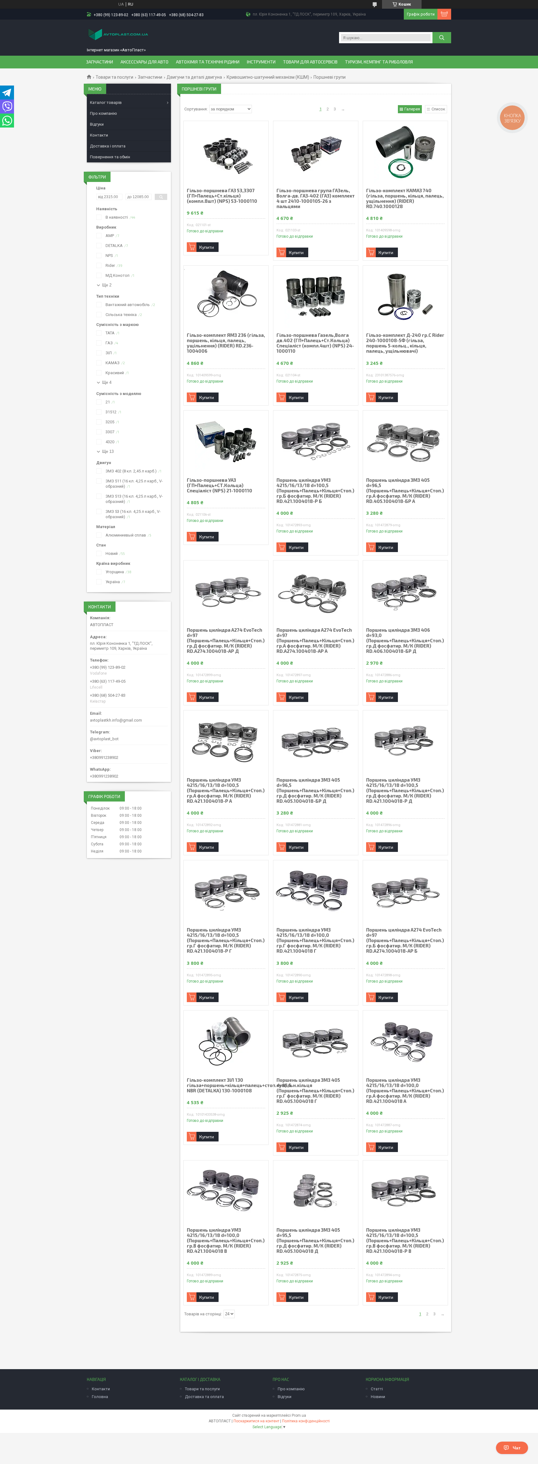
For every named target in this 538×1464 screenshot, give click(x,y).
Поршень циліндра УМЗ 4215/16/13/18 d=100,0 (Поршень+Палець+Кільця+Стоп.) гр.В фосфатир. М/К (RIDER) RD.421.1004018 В (226, 1240)
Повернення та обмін (110, 157)
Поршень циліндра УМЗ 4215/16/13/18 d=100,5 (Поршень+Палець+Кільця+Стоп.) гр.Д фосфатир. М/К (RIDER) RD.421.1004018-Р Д (405, 790)
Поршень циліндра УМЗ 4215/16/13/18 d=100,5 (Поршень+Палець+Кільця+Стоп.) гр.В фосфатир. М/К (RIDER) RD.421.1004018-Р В (405, 1240)
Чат (517, 1447)
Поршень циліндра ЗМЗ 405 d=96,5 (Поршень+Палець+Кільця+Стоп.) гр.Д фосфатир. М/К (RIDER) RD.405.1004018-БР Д (315, 790)
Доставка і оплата (107, 146)
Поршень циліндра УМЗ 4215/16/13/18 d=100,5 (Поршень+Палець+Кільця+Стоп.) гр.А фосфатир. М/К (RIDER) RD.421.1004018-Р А (226, 790)
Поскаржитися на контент (256, 1421)
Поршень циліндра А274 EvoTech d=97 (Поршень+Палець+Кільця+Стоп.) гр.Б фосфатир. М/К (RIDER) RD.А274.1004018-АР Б (405, 940)
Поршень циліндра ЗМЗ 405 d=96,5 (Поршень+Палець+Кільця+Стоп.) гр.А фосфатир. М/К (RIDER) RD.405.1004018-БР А (405, 490)
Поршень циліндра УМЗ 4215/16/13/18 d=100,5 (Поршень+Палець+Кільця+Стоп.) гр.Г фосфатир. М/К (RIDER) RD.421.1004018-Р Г (226, 940)
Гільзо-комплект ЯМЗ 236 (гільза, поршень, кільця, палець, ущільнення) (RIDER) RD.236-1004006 (226, 343)
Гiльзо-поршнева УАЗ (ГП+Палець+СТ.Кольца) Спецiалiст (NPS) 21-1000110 (219, 485)
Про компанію (103, 113)
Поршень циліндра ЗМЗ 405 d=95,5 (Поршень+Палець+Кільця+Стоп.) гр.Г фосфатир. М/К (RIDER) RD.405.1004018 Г (315, 1090)
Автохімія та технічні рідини (207, 62)
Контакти (99, 135)
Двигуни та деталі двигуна (194, 77)
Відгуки (97, 124)
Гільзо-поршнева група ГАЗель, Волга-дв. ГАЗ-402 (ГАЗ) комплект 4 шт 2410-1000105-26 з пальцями (315, 198)
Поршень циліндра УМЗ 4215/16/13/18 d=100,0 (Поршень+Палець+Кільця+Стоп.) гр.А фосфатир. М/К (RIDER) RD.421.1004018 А (405, 1090)
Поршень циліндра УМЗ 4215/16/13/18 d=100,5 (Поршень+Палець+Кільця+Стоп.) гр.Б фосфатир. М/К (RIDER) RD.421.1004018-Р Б (315, 490)
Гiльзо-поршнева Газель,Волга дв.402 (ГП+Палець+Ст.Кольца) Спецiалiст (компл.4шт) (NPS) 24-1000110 (315, 343)
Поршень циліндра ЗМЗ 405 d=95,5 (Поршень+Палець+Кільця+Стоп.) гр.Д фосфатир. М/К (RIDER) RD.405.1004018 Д (315, 1240)
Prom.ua (299, 1415)
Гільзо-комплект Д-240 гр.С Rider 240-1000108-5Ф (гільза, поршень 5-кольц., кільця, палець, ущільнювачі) (405, 343)
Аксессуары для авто (144, 62)
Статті (377, 1389)
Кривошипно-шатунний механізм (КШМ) (268, 77)
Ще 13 (108, 451)
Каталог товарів (106, 102)
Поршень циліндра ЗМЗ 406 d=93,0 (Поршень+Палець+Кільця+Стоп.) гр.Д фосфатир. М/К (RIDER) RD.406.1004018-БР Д (405, 640)
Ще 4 (106, 382)
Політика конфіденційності (306, 1421)
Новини (378, 1396)
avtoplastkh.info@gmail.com (116, 720)
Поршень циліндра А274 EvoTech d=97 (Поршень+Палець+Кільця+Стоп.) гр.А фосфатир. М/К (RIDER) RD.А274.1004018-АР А (315, 640)
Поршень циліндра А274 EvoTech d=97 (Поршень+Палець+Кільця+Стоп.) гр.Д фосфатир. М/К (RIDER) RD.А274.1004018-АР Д (226, 640)
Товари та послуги (114, 77)
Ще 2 (106, 285)
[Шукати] (441, 37)
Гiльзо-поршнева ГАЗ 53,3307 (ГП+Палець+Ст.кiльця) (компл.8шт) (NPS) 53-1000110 (222, 196)
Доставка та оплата (204, 1396)
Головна (100, 1396)
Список (438, 109)
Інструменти (261, 62)
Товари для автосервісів (310, 62)
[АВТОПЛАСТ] (118, 35)
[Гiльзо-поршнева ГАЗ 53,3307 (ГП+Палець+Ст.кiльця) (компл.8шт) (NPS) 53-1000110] (226, 152)
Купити (206, 247)
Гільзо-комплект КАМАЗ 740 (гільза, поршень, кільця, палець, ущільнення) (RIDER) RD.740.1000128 (405, 198)
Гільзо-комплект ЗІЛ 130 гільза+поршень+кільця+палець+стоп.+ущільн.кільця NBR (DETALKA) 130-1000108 (226, 1085)
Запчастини (99, 62)
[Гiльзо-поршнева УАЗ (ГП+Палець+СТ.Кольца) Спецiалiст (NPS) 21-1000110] (226, 442)
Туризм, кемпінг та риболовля (379, 62)
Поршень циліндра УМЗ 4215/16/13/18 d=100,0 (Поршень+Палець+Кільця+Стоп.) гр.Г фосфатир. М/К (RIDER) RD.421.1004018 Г (315, 940)
